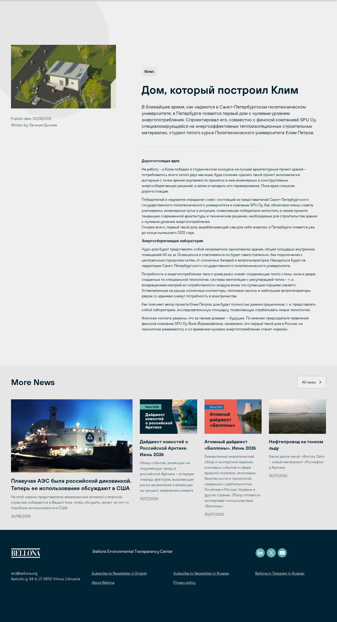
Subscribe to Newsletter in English (119, 573)
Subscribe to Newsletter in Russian (201, 573)
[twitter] (271, 552)
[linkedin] (260, 552)
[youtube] (282, 552)
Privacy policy (184, 582)
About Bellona (103, 582)
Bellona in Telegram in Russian (279, 573)
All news (309, 382)
